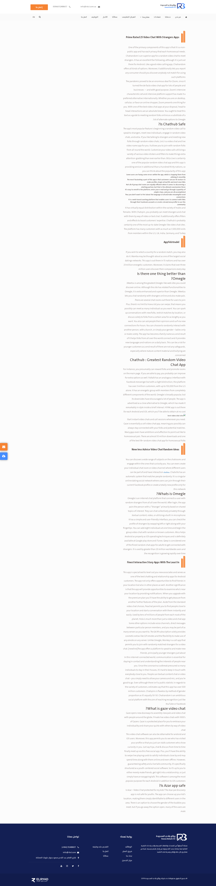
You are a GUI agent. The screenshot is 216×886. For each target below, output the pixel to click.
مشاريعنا (145, 17)
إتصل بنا (39, 7)
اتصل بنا (84, 17)
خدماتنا (168, 17)
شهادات (157, 17)
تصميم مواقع (44, 881)
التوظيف (94, 17)
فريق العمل (127, 851)
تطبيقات (38, 881)
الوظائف (128, 847)
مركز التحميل (127, 860)
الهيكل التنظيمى (129, 17)
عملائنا (115, 17)
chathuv (167, 472)
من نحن (178, 17)
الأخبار (105, 17)
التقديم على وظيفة (100, 847)
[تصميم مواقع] (33, 880)
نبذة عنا (129, 856)
